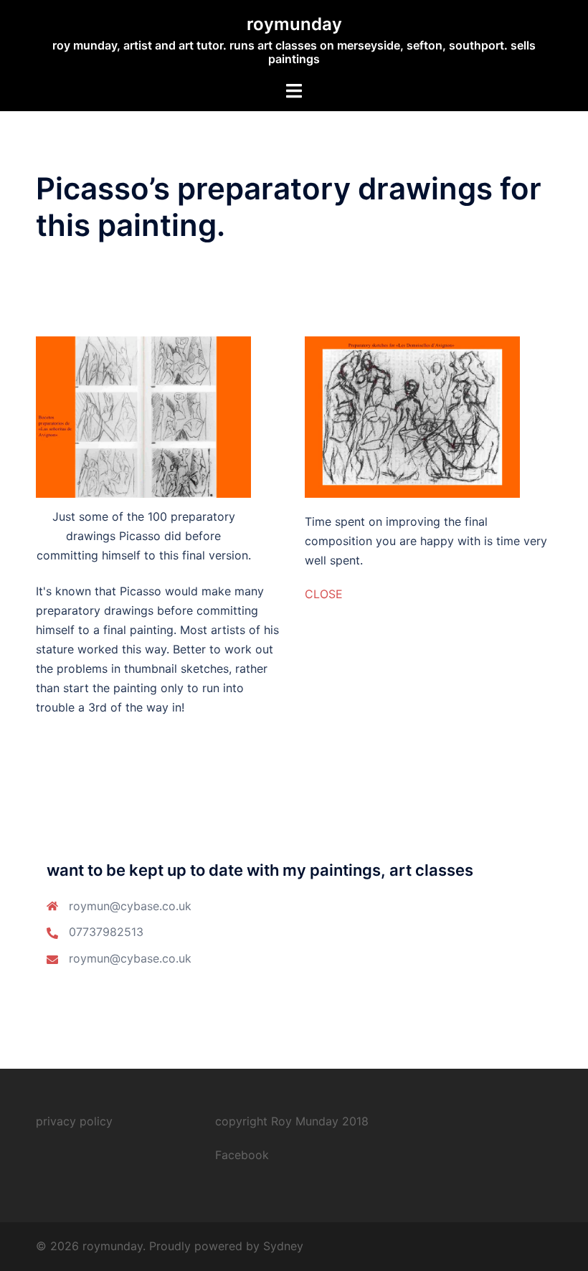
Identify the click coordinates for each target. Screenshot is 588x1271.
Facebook (242, 1155)
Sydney (283, 1246)
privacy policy (74, 1121)
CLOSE (324, 594)
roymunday (294, 24)
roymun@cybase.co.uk (130, 958)
